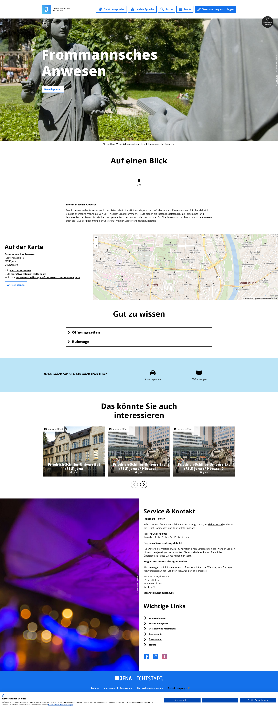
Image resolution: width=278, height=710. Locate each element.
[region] (185, 267)
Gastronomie (155, 634)
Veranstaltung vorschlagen (162, 628)
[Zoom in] (96, 238)
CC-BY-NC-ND (277, 79)
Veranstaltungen (157, 618)
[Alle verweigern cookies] (220, 700)
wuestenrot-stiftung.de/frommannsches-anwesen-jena (48, 277)
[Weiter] (143, 484)
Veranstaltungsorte (158, 623)
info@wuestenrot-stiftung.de (29, 274)
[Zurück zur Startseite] (56, 9)
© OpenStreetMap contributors (264, 298)
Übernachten (155, 639)
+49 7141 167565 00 (20, 270)
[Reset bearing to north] (96, 246)
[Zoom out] (96, 242)
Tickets (152, 644)
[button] (111, 9)
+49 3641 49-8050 (158, 533)
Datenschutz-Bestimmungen (60, 704)
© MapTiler (247, 298)
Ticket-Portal (215, 524)
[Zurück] (134, 484)
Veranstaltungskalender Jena (130, 144)
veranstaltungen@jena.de (159, 592)
